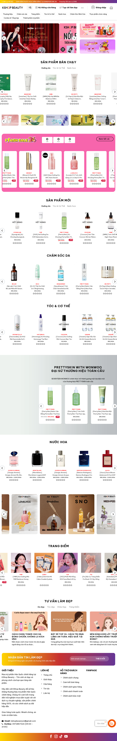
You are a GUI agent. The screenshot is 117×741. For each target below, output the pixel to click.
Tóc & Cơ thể (49, 14)
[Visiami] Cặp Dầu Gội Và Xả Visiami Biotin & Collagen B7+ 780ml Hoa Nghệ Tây (92, 338)
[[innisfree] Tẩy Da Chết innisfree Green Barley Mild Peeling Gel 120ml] (12, 82)
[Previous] (4, 38)
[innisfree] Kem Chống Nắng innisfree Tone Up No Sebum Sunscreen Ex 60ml (82, 97)
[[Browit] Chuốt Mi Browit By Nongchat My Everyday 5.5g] (15, 161)
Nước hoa (62, 14)
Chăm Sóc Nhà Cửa (77, 14)
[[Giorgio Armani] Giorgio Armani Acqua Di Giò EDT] (38, 459)
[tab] (45, 68)
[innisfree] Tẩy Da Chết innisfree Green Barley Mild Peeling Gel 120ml (12, 97)
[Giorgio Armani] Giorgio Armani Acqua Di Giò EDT (37, 473)
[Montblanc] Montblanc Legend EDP (14, 473)
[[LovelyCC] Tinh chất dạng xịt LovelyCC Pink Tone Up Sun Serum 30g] (60, 161)
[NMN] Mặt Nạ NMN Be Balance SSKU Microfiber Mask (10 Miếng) (36, 97)
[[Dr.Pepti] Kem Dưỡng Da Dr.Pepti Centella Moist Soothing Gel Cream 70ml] (93, 272)
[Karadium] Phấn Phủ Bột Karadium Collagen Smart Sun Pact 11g (96, 578)
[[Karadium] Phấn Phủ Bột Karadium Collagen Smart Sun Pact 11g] (97, 563)
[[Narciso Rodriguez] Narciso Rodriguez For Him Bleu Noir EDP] (61, 459)
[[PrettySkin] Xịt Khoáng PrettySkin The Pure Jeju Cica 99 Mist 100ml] (83, 161)
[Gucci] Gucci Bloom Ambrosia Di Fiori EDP (84, 473)
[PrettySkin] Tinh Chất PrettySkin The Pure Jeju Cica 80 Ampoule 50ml (105, 97)
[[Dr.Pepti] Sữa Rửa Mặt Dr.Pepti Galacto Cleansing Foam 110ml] (59, 82)
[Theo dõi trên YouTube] (66, 736)
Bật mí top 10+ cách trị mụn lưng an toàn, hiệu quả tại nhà (47, 636)
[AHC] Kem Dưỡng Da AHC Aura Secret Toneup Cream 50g (38, 176)
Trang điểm (35, 14)
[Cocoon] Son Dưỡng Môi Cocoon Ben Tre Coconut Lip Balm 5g (45, 338)
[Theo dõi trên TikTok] (61, 736)
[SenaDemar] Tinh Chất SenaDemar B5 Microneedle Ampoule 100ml (46, 287)
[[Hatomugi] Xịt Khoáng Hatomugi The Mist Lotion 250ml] (22, 323)
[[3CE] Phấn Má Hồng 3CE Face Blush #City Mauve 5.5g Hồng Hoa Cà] (50, 563)
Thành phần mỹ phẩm (31, 18)
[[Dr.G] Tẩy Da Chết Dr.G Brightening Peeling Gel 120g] (23, 272)
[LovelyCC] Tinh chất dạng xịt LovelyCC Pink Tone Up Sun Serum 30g (60, 176)
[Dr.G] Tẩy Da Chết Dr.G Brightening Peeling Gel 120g (23, 287)
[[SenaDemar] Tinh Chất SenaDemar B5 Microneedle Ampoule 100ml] (46, 272)
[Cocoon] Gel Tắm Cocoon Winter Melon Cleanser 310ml (74, 235)
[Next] (74, 38)
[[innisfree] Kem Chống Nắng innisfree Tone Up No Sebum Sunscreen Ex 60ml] (83, 82)
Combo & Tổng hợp (11, 18)
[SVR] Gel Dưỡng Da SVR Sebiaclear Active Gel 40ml (27, 235)
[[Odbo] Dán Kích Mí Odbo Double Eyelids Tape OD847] (27, 563)
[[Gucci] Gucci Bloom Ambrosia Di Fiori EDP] (84, 459)
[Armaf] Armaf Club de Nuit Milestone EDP (107, 473)
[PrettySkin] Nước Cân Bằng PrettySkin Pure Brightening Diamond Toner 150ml (69, 287)
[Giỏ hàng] (111, 8)
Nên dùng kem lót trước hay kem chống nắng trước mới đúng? (87, 636)
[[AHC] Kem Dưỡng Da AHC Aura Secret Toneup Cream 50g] (38, 161)
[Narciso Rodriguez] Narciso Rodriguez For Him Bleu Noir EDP (61, 473)
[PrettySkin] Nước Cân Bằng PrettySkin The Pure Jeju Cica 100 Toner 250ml (39, 412)
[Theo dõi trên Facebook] (51, 736)
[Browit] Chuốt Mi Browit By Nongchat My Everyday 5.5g (15, 176)
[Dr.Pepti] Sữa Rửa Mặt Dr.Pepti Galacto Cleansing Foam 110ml (59, 97)
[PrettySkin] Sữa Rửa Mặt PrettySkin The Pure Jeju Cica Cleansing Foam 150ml (91, 412)
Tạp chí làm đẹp (69, 7)
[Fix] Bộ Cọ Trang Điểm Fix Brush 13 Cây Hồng (73, 578)
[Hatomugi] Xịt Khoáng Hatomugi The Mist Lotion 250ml (22, 338)
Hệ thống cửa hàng (47, 7)
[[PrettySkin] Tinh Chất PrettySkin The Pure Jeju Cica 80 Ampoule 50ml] (106, 82)
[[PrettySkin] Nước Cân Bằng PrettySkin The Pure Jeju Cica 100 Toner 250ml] (39, 396)
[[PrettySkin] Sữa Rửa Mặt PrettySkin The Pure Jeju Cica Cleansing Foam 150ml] (91, 396)
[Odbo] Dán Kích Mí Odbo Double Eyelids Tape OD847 (27, 578)
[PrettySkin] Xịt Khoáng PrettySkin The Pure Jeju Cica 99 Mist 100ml (83, 176)
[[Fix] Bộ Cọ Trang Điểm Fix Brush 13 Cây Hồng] (74, 563)
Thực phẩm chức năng (98, 14)
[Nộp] (30, 8)
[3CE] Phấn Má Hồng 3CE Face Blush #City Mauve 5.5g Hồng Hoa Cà (50, 578)
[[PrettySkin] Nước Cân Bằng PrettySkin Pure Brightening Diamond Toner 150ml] (70, 272)
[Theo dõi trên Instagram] (56, 736)
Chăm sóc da (22, 14)
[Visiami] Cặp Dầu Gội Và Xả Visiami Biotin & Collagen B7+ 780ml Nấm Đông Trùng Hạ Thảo (68, 338)
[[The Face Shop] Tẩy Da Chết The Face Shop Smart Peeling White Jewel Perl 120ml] (105, 161)
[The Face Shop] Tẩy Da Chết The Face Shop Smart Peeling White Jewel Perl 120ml (105, 176)
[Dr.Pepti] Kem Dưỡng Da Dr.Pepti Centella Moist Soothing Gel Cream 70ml (93, 287)
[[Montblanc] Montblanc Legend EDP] (14, 459)
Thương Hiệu (8, 14)
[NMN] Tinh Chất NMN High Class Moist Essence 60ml (97, 235)
